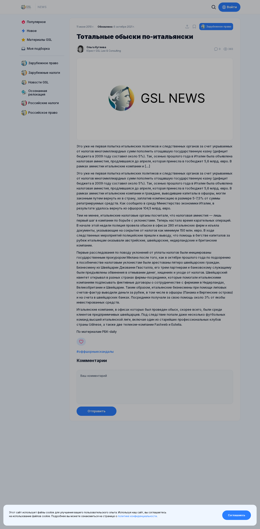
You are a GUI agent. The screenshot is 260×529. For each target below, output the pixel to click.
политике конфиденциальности (137, 516)
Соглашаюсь (236, 515)
